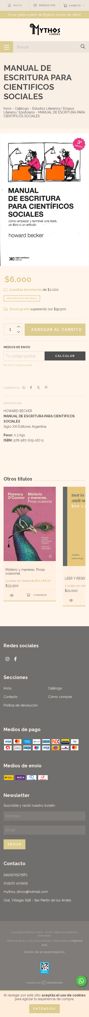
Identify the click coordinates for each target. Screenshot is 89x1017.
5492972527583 (15, 875)
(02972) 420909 (16, 883)
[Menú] (6, 47)
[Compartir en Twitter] (38, 387)
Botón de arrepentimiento (44, 952)
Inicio (8, 108)
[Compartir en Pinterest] (46, 387)
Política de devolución (21, 705)
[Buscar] (83, 46)
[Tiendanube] (45, 984)
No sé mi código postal (18, 365)
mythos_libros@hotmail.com (26, 892)
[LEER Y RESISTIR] (71, 600)
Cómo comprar (60, 697)
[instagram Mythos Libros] (7, 659)
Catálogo (22, 108)
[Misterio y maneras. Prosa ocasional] (12, 595)
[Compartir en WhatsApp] (23, 387)
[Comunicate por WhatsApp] (81, 981)
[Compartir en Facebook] (31, 387)
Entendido (44, 1008)
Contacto (11, 697)
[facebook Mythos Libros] (15, 659)
